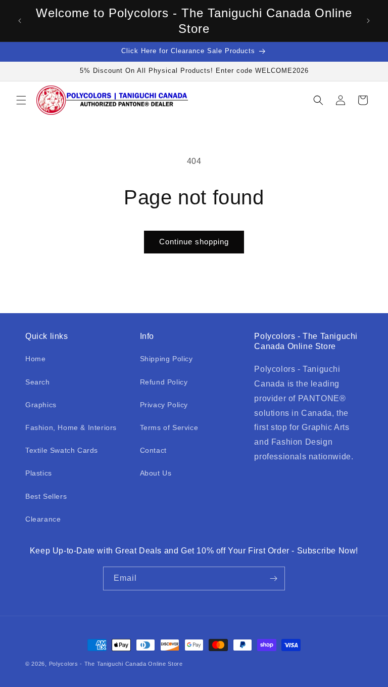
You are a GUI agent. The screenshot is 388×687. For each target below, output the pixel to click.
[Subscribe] (273, 578)
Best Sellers (46, 496)
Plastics (38, 473)
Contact (153, 450)
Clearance (43, 519)
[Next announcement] (368, 21)
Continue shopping (194, 241)
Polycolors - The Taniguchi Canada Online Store (116, 664)
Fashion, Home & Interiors (71, 427)
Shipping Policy (166, 359)
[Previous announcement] (20, 21)
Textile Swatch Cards (61, 450)
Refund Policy (164, 382)
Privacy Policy (164, 405)
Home (35, 359)
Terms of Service (169, 427)
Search (37, 382)
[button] (21, 100)
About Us (156, 473)
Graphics (41, 405)
